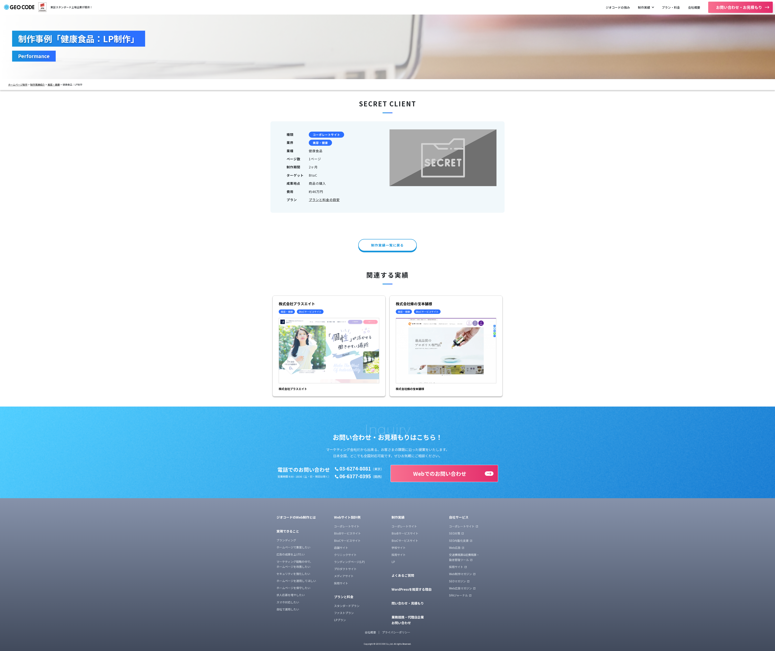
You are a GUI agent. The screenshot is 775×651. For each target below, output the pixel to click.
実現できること (287, 531)
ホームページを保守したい (293, 588)
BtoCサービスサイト (347, 541)
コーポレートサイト (326, 135)
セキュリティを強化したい (293, 574)
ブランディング (286, 540)
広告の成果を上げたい (290, 554)
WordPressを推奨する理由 (411, 589)
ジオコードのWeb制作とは (296, 517)
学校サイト (399, 548)
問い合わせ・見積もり (408, 603)
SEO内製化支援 (459, 541)
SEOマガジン (457, 581)
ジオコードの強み (618, 7)
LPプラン (340, 620)
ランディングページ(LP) (349, 562)
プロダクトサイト (345, 569)
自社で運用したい (287, 609)
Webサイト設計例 (347, 517)
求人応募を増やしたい (290, 595)
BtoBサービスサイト (347, 533)
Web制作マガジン (460, 574)
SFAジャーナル (458, 595)
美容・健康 (54, 84)
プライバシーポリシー (396, 632)
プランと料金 (343, 596)
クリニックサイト (345, 555)
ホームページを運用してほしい (296, 581)
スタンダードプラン (346, 606)
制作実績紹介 (37, 84)
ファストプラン (344, 613)
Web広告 (455, 548)
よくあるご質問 (403, 575)
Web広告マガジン (460, 588)
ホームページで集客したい (293, 547)
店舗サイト (341, 548)
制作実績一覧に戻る (387, 245)
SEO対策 (454, 533)
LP (393, 562)
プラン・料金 (671, 7)
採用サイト (341, 583)
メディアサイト (344, 576)
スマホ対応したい (287, 602)
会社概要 (694, 7)
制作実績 (644, 7)
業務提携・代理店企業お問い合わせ (408, 620)
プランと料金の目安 (324, 199)
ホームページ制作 (17, 84)
